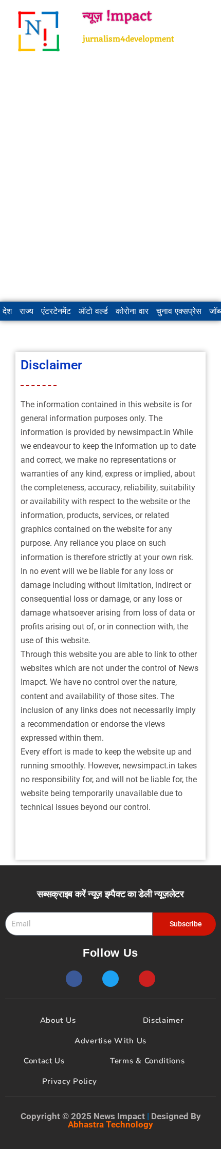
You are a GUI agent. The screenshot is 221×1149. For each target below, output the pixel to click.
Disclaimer (163, 1020)
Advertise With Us (110, 1041)
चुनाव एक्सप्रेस (178, 311)
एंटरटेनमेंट (56, 311)
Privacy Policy (69, 1081)
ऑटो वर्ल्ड (93, 311)
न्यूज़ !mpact (117, 16)
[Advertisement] (110, 182)
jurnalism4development (128, 39)
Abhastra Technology (110, 1124)
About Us (58, 1020)
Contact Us (44, 1061)
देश (7, 311)
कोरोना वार (132, 311)
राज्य (26, 311)
